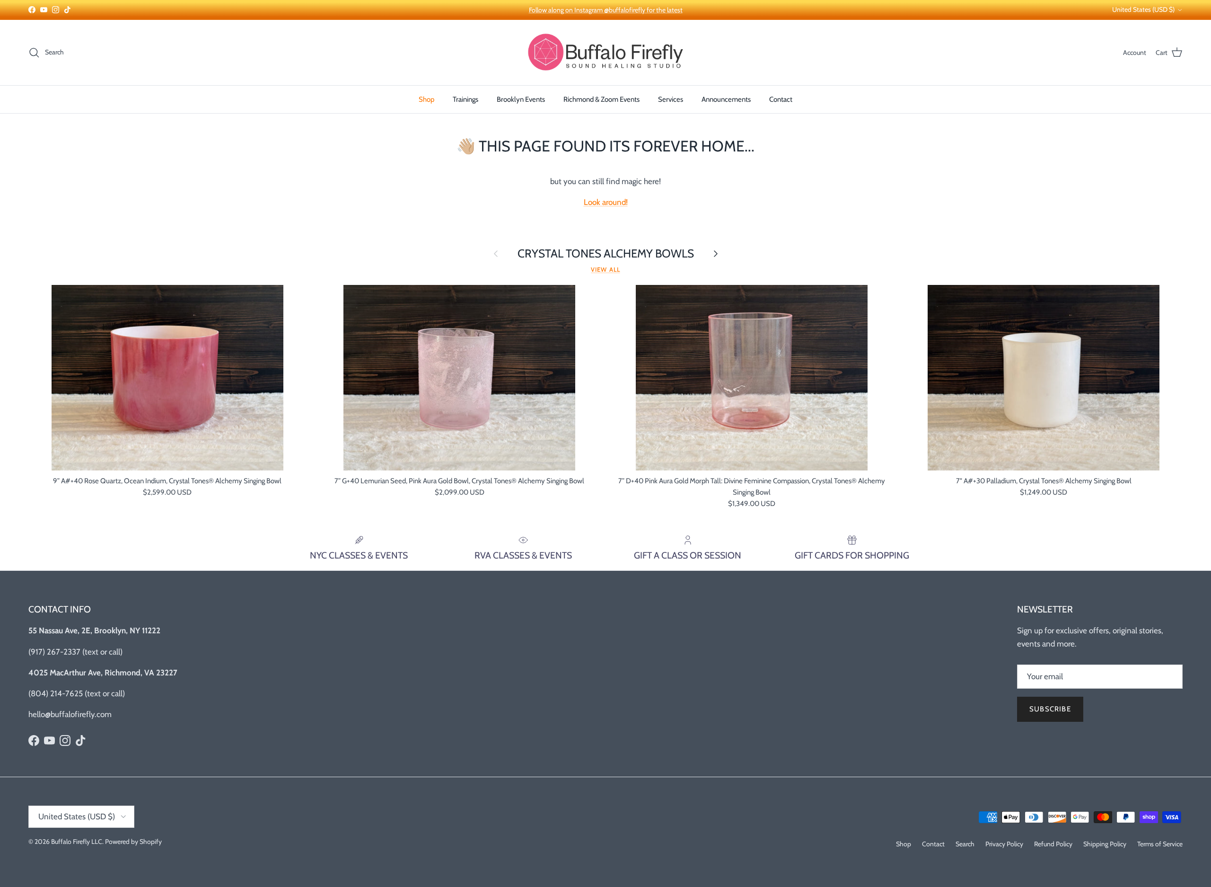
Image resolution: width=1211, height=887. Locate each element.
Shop (426, 99)
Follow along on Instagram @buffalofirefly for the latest (606, 10)
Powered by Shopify (133, 841)
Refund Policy (1053, 844)
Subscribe (1050, 709)
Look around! (606, 202)
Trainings (465, 99)
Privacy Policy (1004, 844)
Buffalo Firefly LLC (76, 841)
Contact (780, 99)
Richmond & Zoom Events (601, 99)
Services (670, 99)
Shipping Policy (1104, 844)
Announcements (726, 99)
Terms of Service (1160, 844)
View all (605, 269)
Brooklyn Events (521, 99)
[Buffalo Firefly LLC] (605, 52)
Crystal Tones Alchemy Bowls (606, 253)
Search (965, 844)
